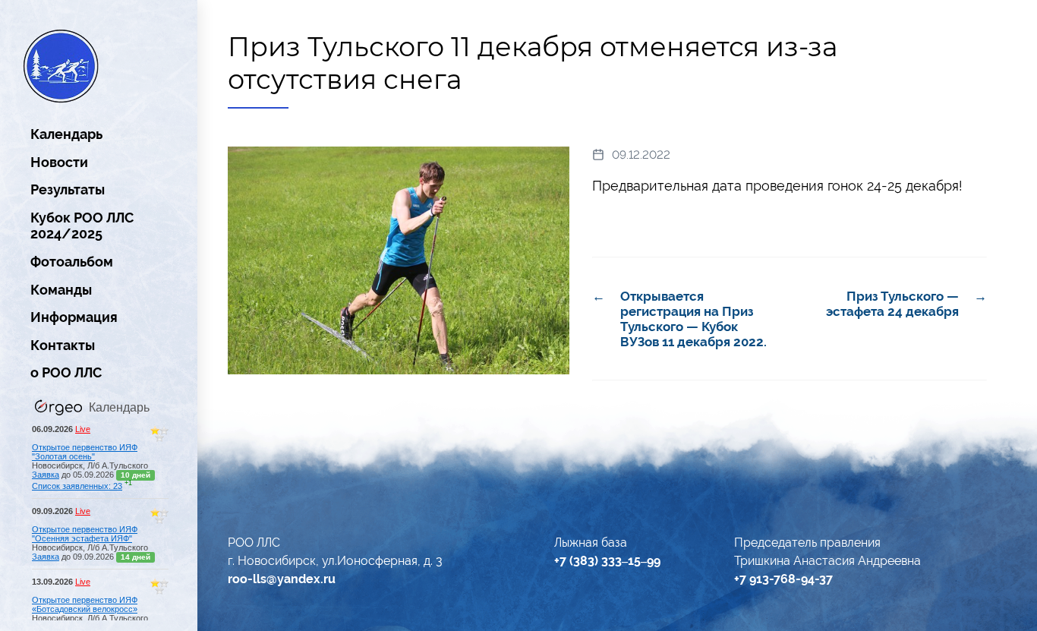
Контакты (62, 345)
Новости (59, 162)
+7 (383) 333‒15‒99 (607, 561)
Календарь (66, 134)
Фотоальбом (71, 262)
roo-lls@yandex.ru (282, 579)
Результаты (67, 189)
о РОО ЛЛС (66, 372)
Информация (74, 317)
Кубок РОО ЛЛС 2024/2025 (82, 226)
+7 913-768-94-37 (783, 579)
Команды (61, 290)
